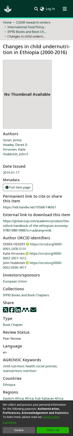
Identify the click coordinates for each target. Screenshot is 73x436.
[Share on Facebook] (12, 311)
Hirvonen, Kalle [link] (14, 149)
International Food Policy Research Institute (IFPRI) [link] (26, 27)
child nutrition (13, 366)
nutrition (29, 371)
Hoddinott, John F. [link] (15, 154)
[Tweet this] (6, 311)
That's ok (52, 430)
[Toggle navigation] (64, 8)
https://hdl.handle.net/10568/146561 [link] (29, 207)
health (30, 366)
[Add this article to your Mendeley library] (26, 311)
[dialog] (36, 418)
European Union (15, 281)
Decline (19, 430)
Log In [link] (50, 9)
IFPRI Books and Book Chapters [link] (26, 32)
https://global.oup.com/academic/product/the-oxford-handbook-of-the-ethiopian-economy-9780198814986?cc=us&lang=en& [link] (36, 225)
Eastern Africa (13, 398)
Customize (9, 422)
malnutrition (12, 371)
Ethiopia (9, 384)
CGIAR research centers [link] (33, 22)
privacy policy (51, 417)
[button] (8, 9)
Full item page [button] (19, 187)
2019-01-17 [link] (11, 172)
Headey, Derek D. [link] (15, 145)
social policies (46, 366)
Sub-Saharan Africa (49, 398)
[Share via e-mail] (33, 311)
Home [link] (7, 22)
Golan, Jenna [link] (12, 140)
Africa (29, 398)
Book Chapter (13, 325)
